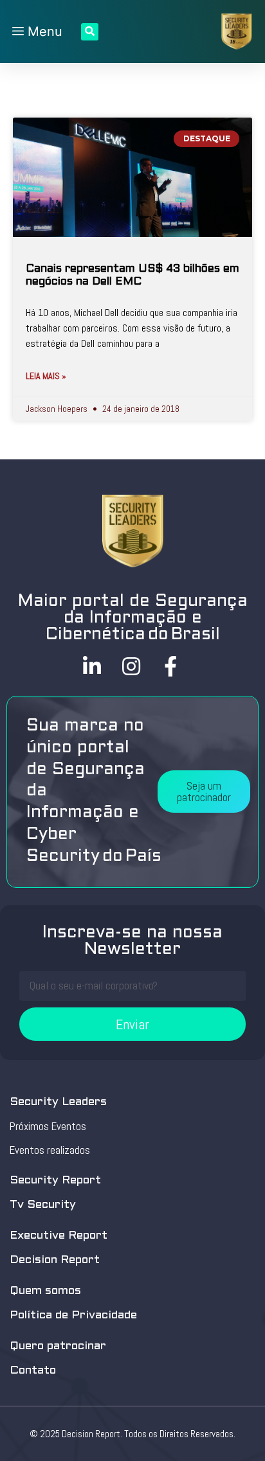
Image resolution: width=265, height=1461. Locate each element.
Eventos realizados (50, 1150)
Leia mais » (46, 376)
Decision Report (55, 1260)
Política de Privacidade (73, 1315)
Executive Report (58, 1235)
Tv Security (43, 1205)
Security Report (55, 1180)
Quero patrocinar (58, 1346)
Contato (33, 1370)
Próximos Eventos (48, 1126)
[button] (204, 791)
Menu (43, 31)
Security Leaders (58, 1102)
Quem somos (45, 1291)
